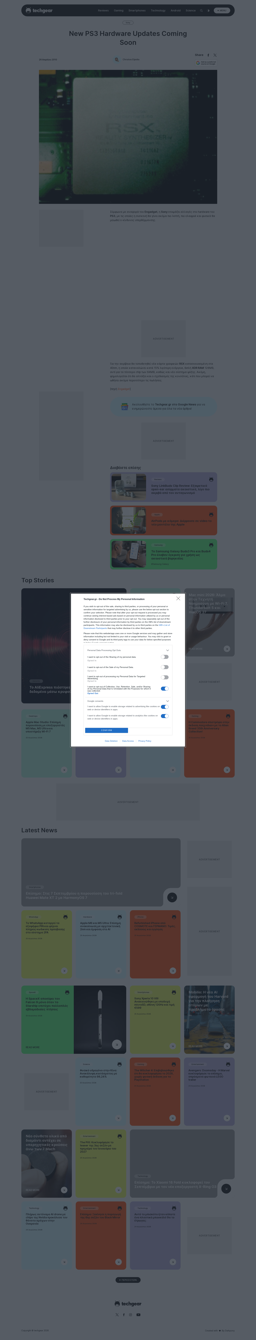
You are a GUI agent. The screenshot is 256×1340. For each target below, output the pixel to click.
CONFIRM (106, 730)
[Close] (179, 599)
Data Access (128, 741)
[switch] (165, 657)
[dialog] (128, 670)
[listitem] (128, 650)
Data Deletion (111, 741)
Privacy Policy (144, 741)
